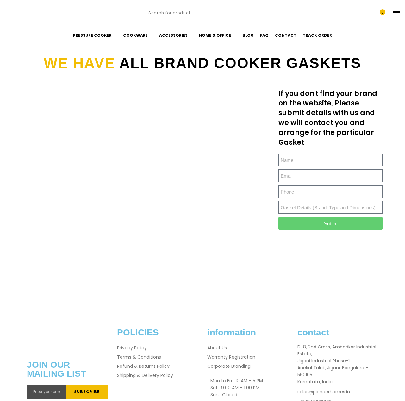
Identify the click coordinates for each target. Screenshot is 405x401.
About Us (217, 348)
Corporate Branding (229, 366)
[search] (142, 12)
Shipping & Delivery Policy (145, 375)
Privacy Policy (132, 348)
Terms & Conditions (139, 357)
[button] (381, 12)
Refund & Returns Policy (143, 366)
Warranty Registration (231, 357)
